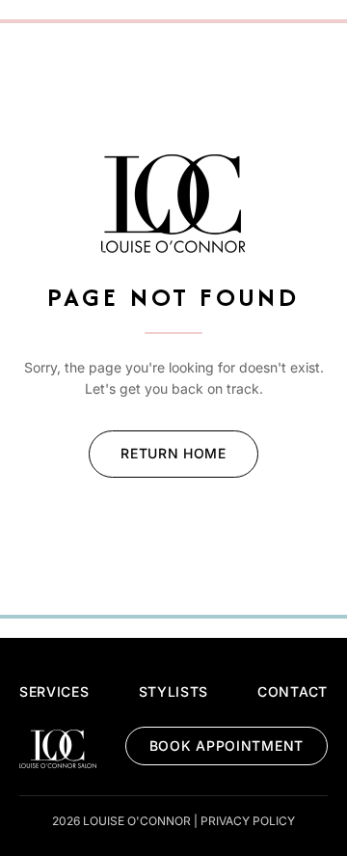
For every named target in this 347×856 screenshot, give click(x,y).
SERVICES (54, 691)
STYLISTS (174, 691)
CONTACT (292, 691)
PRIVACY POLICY (247, 821)
